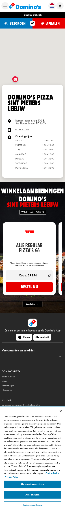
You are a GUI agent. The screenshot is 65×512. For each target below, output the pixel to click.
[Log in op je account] (60, 5)
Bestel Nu (29, 286)
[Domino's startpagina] (25, 6)
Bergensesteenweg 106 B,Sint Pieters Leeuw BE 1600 (30, 122)
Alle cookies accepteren (33, 484)
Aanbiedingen (8, 385)
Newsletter (7, 390)
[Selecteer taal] (52, 5)
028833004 (22, 129)
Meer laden (30, 303)
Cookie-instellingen (32, 505)
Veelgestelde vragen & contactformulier (21, 404)
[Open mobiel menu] (5, 5)
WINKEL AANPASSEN (32, 212)
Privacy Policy (11, 476)
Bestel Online (8, 376)
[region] (32, 459)
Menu (4, 381)
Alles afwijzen (32, 494)
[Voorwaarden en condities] (60, 356)
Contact (7, 400)
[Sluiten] (61, 411)
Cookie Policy (52, 473)
